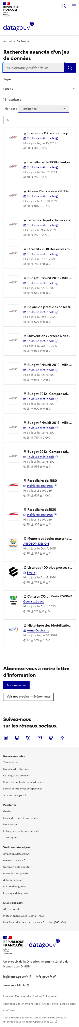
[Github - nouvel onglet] (51, 738)
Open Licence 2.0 (43, 1022)
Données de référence (16, 769)
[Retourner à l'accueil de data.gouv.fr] (18, 26)
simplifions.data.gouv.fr (16, 854)
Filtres (8, 88)
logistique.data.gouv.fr (16, 893)
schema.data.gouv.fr (15, 795)
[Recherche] (64, 6)
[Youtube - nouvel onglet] (40, 738)
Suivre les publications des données (23, 782)
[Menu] (74, 6)
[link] (7, 120)
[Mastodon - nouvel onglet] (17, 738)
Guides (7, 811)
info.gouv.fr (44, 977)
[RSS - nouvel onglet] (62, 738)
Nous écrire (10, 824)
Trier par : (10, 109)
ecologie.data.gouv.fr (15, 873)
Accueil (7, 41)
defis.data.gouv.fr (13, 880)
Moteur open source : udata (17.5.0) (23, 916)
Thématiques (10, 762)
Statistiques (10, 837)
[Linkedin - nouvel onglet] (6, 738)
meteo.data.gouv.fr (14, 860)
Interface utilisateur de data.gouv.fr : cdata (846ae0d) (34, 922)
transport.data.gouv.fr (16, 867)
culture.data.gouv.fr (14, 886)
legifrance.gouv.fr (15, 977)
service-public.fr (14, 985)
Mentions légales (32, 1004)
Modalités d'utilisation (28, 996)
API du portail (11, 909)
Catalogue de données (16, 775)
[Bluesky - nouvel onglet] (28, 738)
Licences (8, 996)
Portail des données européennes (22, 788)
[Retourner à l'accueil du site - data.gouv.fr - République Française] (44, 945)
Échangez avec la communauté (21, 831)
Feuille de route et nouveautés (20, 818)
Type (7, 79)
